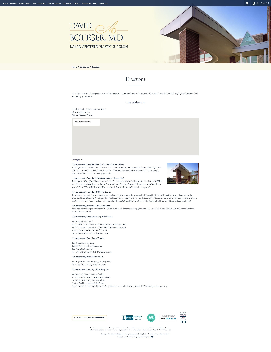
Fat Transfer (67, 3)
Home (5, 3)
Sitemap (151, 334)
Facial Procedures (54, 3)
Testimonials (86, 3)
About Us (13, 3)
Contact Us (103, 3)
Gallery (76, 3)
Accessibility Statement (162, 334)
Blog (95, 3)
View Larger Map (77, 159)
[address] (247, 3)
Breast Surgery (24, 3)
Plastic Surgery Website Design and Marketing (132, 337)
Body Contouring (39, 3)
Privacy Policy (142, 334)
